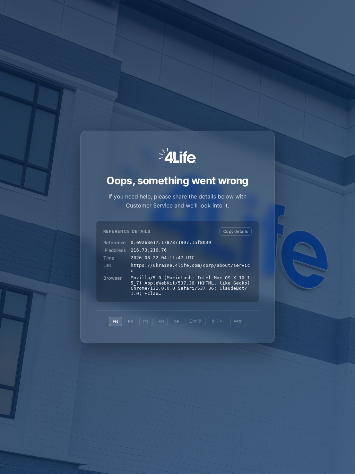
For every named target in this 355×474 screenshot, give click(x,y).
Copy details (235, 231)
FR (161, 321)
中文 (238, 321)
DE (176, 321)
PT (146, 321)
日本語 (195, 321)
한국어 (217, 321)
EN (115, 321)
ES (130, 321)
